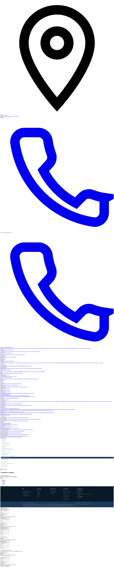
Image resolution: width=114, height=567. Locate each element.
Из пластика (11, 417)
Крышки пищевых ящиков (37, 368)
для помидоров (28, 362)
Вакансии (38, 493)
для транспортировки (99, 362)
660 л (6, 417)
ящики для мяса (55, 362)
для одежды (9, 401)
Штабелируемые (19, 378)
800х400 (9, 361)
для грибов (9, 362)
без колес (12, 354)
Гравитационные (14, 434)
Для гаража (8, 431)
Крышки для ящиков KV (12, 368)
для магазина (88, 401)
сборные (9, 405)
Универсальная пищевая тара (22, 395)
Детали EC (3, 426)
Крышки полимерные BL (29, 368)
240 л (3, 417)
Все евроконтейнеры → (8, 426)
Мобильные (22, 434)
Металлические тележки (4, 414)
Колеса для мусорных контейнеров (11, 357)
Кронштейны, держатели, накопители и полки (7, 412)
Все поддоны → (26, 420)
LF (3, 423)
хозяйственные (74, 401)
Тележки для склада (66, 499)
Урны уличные (2, 359)
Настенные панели (6, 423)
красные (1, 364)
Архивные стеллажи (3, 402)
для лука (36, 362)
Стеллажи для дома (93, 401)
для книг (12, 401)
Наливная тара (2, 395)
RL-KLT (11, 383)
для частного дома (3, 351)
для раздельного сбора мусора (35, 351)
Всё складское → (27, 434)
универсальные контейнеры (17, 383)
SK (0, 423)
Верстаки (51, 410)
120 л (1, 417)
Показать (2, 469)
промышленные (57, 401)
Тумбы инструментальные (26, 410)
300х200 (1, 361)
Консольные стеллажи (21, 411)
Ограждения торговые (29, 412)
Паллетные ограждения (44, 412)
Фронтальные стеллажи (7, 411)
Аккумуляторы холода (31, 396)
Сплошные (28, 419)
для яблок (24, 362)
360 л (5, 417)
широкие (8, 398)
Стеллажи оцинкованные (8, 403)
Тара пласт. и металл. (66, 496)
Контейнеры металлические (5, 457)
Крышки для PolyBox (30, 393)
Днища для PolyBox (24, 393)
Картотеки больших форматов (43, 410)
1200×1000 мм (14, 420)
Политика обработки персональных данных (81, 502)
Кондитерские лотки (14, 395)
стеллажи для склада (7, 409)
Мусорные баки (4, 440)
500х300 (4, 361)
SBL (11, 409)
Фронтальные (9, 434)
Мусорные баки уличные (20, 351)
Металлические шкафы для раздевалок (6, 410)
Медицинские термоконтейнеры (9, 396)
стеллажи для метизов (34, 401)
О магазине (4, 481)
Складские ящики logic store (13, 385)
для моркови (17, 362)
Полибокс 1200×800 (13, 424)
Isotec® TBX (9, 429)
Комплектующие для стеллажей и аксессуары (68, 409)
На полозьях (9, 391)
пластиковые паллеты (6, 374)
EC (0, 426)
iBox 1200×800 (2, 424)
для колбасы (39, 362)
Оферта (38, 496)
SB (14, 409)
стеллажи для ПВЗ (79, 401)
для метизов (51, 362)
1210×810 (21, 373)
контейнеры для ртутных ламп (33, 378)
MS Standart (18, 431)
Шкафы (1, 432)
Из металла (15, 417)
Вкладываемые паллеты (27, 371)
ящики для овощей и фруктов (4, 419)
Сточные (40, 371)
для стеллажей (94, 362)
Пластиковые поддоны (4, 461)
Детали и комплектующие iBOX (5, 393)
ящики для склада (78, 362)
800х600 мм (10, 373)
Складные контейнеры (4, 454)
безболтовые (23, 405)
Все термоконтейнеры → (29, 429)
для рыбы (90, 362)
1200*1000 (5, 388)
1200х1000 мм (6, 373)
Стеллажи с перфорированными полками (13, 408)
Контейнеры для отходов (67, 492)
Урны (18, 417)
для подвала (84, 401)
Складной (1, 391)
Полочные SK (2, 385)
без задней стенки (18, 405)
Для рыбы (13, 419)
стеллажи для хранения (17, 401)
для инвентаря (40, 401)
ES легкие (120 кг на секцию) (44, 409)
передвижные (2, 356)
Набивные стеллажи (14, 411)
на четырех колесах (22, 354)
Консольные (19, 434)
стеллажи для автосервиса (100, 401)
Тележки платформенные (12, 414)
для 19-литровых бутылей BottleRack (17, 371)
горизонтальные (16, 398)
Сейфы (49, 410)
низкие (6, 398)
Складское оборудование (4, 466)
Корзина (20, 436)
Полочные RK (7, 385)
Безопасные (2, 371)
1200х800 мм (2, 373)
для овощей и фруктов (3, 362)
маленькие (11, 398)
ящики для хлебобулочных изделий (21, 419)
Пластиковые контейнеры (5, 459)
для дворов (10, 351)
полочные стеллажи (3, 408)
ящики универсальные (72, 362)
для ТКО (15, 351)
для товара (22, 401)
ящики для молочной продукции (63, 362)
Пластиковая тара (3, 438)
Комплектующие (2, 357)
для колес (29, 401)
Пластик (4, 358)
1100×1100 (18, 373)
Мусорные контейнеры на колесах (5, 354)
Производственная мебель (35, 410)
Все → (40, 419)
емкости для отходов (27, 351)
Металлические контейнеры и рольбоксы (6, 463)
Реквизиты (38, 492)
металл (1, 374)
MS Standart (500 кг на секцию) (19, 409)
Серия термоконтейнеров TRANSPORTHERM (21, 396)
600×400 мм (2, 420)
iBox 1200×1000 (7, 424)
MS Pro (21, 431)
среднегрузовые (2, 399)
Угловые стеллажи (28, 405)
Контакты (17, 116)
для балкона (106, 401)
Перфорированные (33, 419)
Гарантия (3, 483)
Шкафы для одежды (15, 410)
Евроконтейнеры (4, 446)
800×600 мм (6, 420)
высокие (1, 398)
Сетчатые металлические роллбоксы (5, 377)
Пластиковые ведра (8, 395)
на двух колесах (16, 354)
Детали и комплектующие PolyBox (15, 393)
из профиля (2, 403)
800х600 (12, 361)
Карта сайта (52, 493)
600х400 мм (14, 373)
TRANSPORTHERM (3, 429)
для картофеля (13, 362)
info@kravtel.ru (80, 491)
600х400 (7, 361)
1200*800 (1, 388)
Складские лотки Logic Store (5, 445)
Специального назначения (8, 371)
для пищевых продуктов (85, 362)
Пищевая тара (3, 451)
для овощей (26, 401)
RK (1, 423)
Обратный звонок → (26, 495)
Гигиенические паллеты (34, 371)
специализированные (63, 401)
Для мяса (11, 419)
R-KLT (7, 383)
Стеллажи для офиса (27, 409)
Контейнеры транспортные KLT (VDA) (7, 448)
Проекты (11, 116)
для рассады (5, 401)
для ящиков (50, 401)
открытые (1, 405)
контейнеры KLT (3, 383)
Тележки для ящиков (3, 366)
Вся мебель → (19, 432)
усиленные (7, 399)
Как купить (4, 480)
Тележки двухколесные (19, 414)
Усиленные (43, 371)
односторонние (6, 405)
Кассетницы (20, 410)
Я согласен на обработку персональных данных (8, 516)
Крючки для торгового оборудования (20, 412)
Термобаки (2, 396)
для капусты (21, 362)
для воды (1, 401)
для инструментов (45, 401)
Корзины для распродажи (37, 412)
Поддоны (64, 493)
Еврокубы (28, 395)
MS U (12, 409)
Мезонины (2, 411)
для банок (53, 401)
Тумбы (12, 432)
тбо (12, 351)
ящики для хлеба (44, 362)
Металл (1, 358)
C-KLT (9, 383)
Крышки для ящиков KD (4, 368)
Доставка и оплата (7, 116)
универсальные (69, 401)
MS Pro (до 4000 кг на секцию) (35, 409)
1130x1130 (8, 388)
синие (4, 364)
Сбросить (5, 469)
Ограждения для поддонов (13, 376)
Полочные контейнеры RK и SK (6, 443)
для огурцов (33, 362)
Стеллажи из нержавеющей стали (17, 403)
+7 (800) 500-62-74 (9, 232)
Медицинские (16, 429)
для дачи (7, 351)
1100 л (8, 417)
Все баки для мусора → (25, 417)
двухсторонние (13, 405)
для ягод (48, 362)
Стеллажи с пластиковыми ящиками (55, 409)
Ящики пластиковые (66, 495)
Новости (14, 116)
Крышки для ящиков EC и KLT (20, 368)
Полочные (5, 434)
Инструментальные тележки (27, 414)
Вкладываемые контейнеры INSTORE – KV (7, 378)
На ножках (5, 391)
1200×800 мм (10, 420)
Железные (18, 420)
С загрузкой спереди (25, 378)
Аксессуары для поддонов (4, 376)
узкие (4, 398)
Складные (15, 378)
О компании (2, 116)
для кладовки (110, 401)
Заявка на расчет (2, 437)
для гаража (2, 409)
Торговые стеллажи (51, 412)
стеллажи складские (3, 431)
